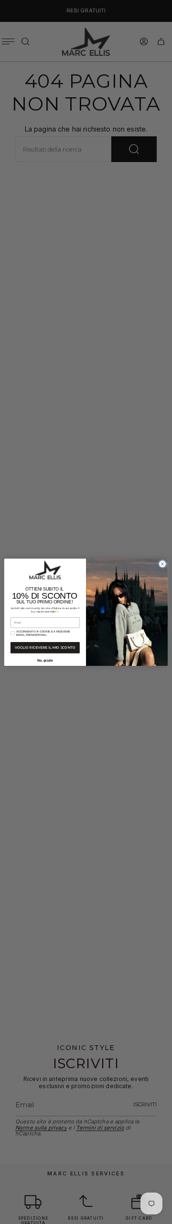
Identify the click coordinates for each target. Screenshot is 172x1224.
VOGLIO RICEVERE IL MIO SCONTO (45, 647)
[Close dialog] (162, 563)
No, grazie (45, 660)
